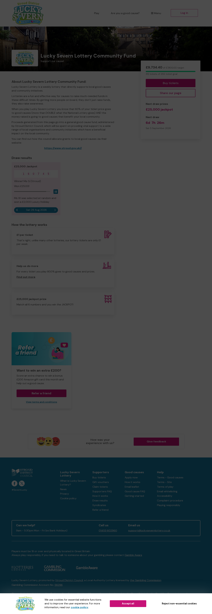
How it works (100, 496)
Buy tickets (171, 83)
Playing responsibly (168, 505)
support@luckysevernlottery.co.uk (149, 530)
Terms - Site (164, 482)
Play (96, 13)
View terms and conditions (41, 402)
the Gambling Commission (145, 580)
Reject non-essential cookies (179, 603)
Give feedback (156, 441)
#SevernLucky (19, 489)
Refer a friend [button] (41, 393)
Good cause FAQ (135, 491)
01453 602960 (108, 530)
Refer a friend (100, 510)
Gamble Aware (133, 555)
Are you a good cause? (125, 13)
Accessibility (164, 496)
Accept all (128, 603)
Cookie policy (68, 498)
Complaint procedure (170, 500)
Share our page (170, 93)
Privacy (64, 493)
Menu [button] (157, 13)
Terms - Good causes (170, 477)
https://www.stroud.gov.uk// (63, 148)
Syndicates (99, 505)
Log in (184, 13)
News (63, 489)
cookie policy (79, 607)
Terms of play (165, 486)
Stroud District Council (69, 580)
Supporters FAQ (102, 491)
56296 (58, 585)
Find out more (26, 277)
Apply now (131, 477)
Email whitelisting (167, 491)
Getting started (134, 496)
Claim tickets (100, 486)
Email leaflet (132, 486)
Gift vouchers (100, 482)
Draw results (100, 500)
